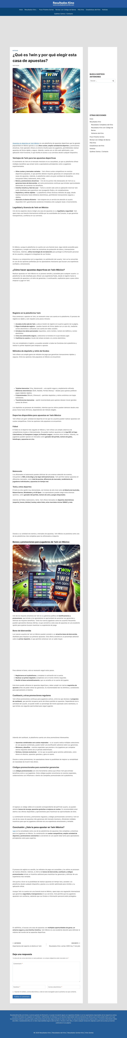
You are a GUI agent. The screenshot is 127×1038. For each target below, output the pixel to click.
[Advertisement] (52, 28)
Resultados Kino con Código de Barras (102, 129)
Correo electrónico (55, 987)
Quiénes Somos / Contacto (63, 14)
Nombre (16, 987)
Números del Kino (97, 133)
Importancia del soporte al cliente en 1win (27, 944)
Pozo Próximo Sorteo (46, 10)
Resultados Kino (95, 122)
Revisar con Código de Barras (65, 10)
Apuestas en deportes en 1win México (26, 143)
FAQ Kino (81, 10)
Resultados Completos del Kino (102, 125)
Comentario (18, 964)
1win (14, 831)
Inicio (21, 10)
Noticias (105, 10)
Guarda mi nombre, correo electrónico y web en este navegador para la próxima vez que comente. (45, 992)
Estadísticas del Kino (93, 10)
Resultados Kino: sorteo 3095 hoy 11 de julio (64, 944)
